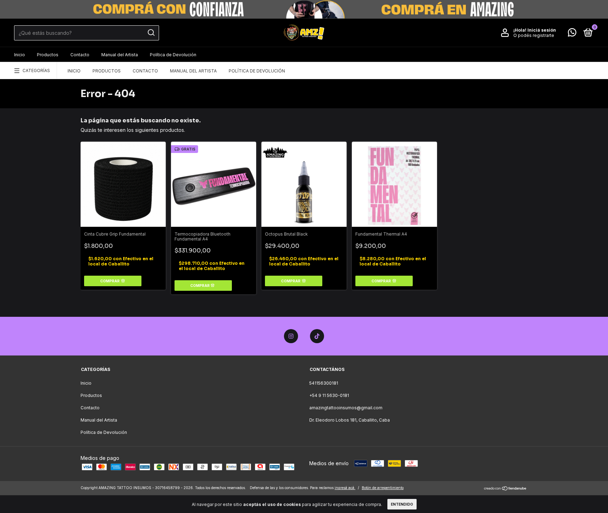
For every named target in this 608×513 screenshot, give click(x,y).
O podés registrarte (533, 35)
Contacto (79, 54)
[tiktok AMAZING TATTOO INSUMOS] (317, 336)
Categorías (36, 70)
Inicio (19, 54)
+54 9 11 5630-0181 (329, 395)
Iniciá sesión (541, 30)
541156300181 (323, 383)
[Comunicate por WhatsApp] (572, 34)
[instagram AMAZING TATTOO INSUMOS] (291, 336)
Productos (47, 54)
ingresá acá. (345, 488)
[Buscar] (151, 32)
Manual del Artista (119, 54)
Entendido (402, 504)
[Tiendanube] (505, 489)
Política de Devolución (173, 54)
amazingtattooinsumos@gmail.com (345, 407)
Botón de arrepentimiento (383, 488)
